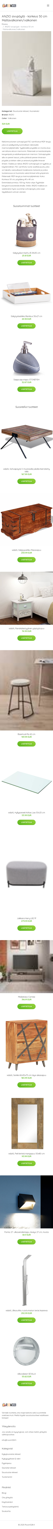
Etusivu (5, 24)
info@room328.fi (9, 1440)
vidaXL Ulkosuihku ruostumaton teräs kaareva (26, 1310)
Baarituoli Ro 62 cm (26, 734)
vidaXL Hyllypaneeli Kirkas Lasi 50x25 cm (26, 812)
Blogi (4, 1493)
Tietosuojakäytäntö (10, 1506)
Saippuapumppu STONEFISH (26, 379)
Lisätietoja (12, 131)
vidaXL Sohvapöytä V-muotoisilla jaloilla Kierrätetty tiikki (26, 470)
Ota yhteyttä (7, 1497)
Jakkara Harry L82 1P (26, 918)
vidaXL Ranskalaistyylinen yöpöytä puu (26, 628)
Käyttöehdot (7, 1502)
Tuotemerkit (7, 1477)
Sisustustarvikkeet (21, 111)
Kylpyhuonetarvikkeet (11, 1454)
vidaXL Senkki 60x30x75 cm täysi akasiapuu (26, 1075)
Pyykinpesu (6, 1463)
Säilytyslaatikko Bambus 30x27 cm (26, 316)
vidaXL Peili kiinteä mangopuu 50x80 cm (26, 1153)
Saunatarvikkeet (9, 1468)
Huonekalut (34, 111)
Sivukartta (6, 1511)
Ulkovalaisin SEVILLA (27, 1374)
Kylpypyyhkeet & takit (11, 1459)
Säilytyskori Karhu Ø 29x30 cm (26, 253)
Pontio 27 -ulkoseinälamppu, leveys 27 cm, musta (26, 1232)
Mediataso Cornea (26, 997)
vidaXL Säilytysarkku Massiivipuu (26, 550)
